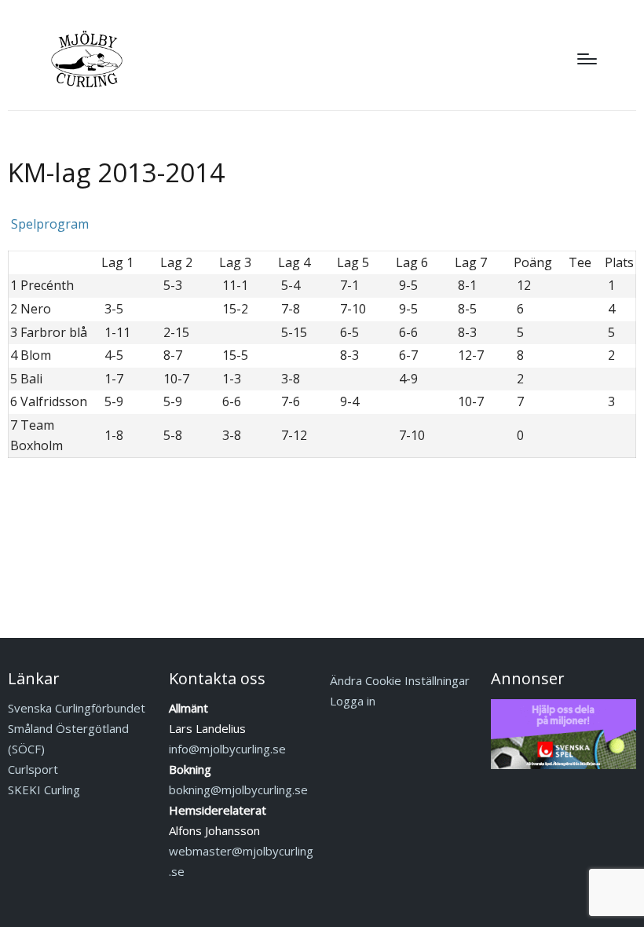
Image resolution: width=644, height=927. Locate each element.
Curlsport (33, 769)
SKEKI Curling (44, 789)
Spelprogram (48, 224)
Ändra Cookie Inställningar (400, 680)
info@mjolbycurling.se (227, 749)
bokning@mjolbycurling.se (238, 789)
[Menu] (587, 58)
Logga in (352, 701)
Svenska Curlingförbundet (76, 708)
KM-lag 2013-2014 (116, 172)
